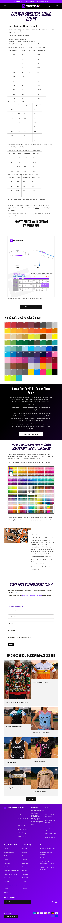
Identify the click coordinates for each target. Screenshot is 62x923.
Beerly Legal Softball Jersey (39, 761)
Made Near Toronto (50, 811)
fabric (37, 208)
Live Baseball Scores (46, 858)
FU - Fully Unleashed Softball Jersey (14, 726)
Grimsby (24, 866)
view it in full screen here (43, 462)
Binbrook (24, 852)
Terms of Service (23, 829)
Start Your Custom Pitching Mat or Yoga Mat (50, 828)
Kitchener (25, 870)
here (32, 824)
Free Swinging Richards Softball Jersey (14, 788)
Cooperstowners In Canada (48, 848)
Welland (24, 888)
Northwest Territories (10, 874)
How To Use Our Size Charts (49, 815)
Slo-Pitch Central (50, 837)
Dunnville (25, 863)
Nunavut (6, 881)
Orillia (24, 881)
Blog (19, 811)
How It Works (21, 825)
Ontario (6, 848)
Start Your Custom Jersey (31, 307)
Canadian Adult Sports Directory (47, 868)
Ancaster (25, 848)
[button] (5, 6)
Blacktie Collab (54, 918)
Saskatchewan (8, 856)
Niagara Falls (26, 877)
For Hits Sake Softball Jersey (39, 791)
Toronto (24, 885)
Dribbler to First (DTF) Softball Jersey (41, 732)
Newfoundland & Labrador (12, 870)
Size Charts (21, 822)
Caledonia (25, 859)
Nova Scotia (7, 877)
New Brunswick (8, 866)
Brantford (25, 856)
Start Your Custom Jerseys (50, 821)
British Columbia (9, 852)
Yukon (6, 892)
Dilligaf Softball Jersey (11, 762)
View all (31, 799)
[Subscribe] (29, 902)
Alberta (6, 859)
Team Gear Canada (41, 918)
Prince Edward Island (10, 885)
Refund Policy (22, 833)
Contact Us (40, 410)
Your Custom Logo (50, 833)
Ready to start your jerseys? (31, 434)
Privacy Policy (22, 836)
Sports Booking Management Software (47, 862)
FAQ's (19, 814)
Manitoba (7, 863)
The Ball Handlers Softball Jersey (40, 682)
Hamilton (25, 874)
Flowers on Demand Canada (46, 853)
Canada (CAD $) (10, 916)
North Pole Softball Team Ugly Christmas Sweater (17, 702)
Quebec (6, 888)
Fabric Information (23, 818)
